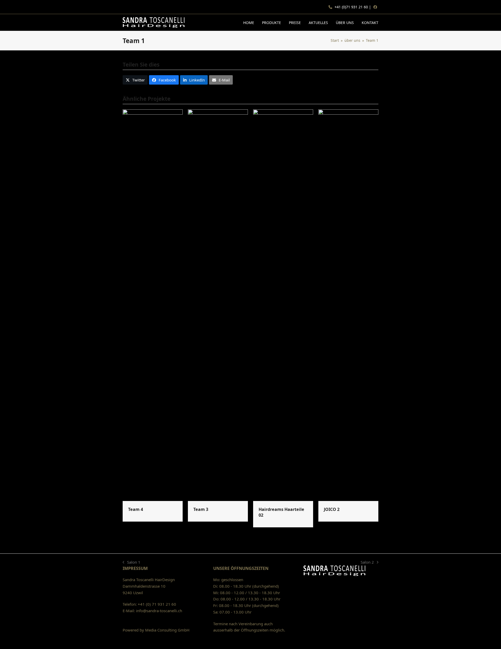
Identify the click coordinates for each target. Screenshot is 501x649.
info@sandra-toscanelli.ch (159, 610)
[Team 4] (153, 304)
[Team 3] (218, 304)
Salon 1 (131, 562)
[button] (135, 80)
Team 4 (135, 509)
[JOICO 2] (348, 304)
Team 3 (200, 509)
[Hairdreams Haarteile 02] (283, 304)
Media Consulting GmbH (167, 630)
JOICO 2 (331, 509)
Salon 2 (368, 562)
